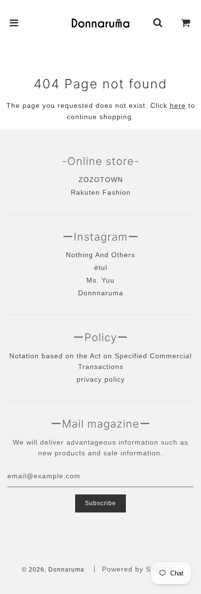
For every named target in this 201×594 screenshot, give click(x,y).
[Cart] (186, 23)
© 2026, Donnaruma (53, 569)
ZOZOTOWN (101, 180)
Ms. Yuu (100, 280)
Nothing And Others (100, 255)
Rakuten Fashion (101, 192)
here (178, 105)
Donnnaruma (100, 293)
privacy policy (101, 379)
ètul (100, 267)
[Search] (158, 23)
